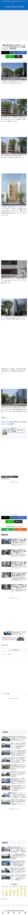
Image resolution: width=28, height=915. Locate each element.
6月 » (6, 898)
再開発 (9, 476)
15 (17, 892)
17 (24, 892)
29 (17, 895)
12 (6, 892)
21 (14, 893)
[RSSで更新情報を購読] (20, 529)
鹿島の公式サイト (12, 206)
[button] (18, 56)
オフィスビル (15, 476)
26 (6, 895)
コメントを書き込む (14, 650)
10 (24, 890)
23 (21, 893)
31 (24, 895)
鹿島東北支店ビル (6, 478)
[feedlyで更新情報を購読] (7, 529)
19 (6, 893)
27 (10, 895)
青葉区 (4, 476)
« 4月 (2, 898)
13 (10, 892)
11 (3, 892)
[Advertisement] (14, 26)
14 (14, 892)
